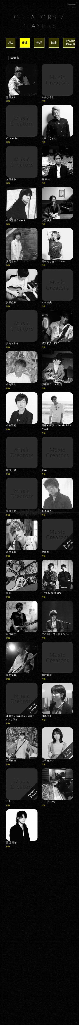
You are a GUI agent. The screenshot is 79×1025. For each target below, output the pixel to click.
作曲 (25, 42)
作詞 (39, 42)
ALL (10, 42)
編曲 (54, 42)
